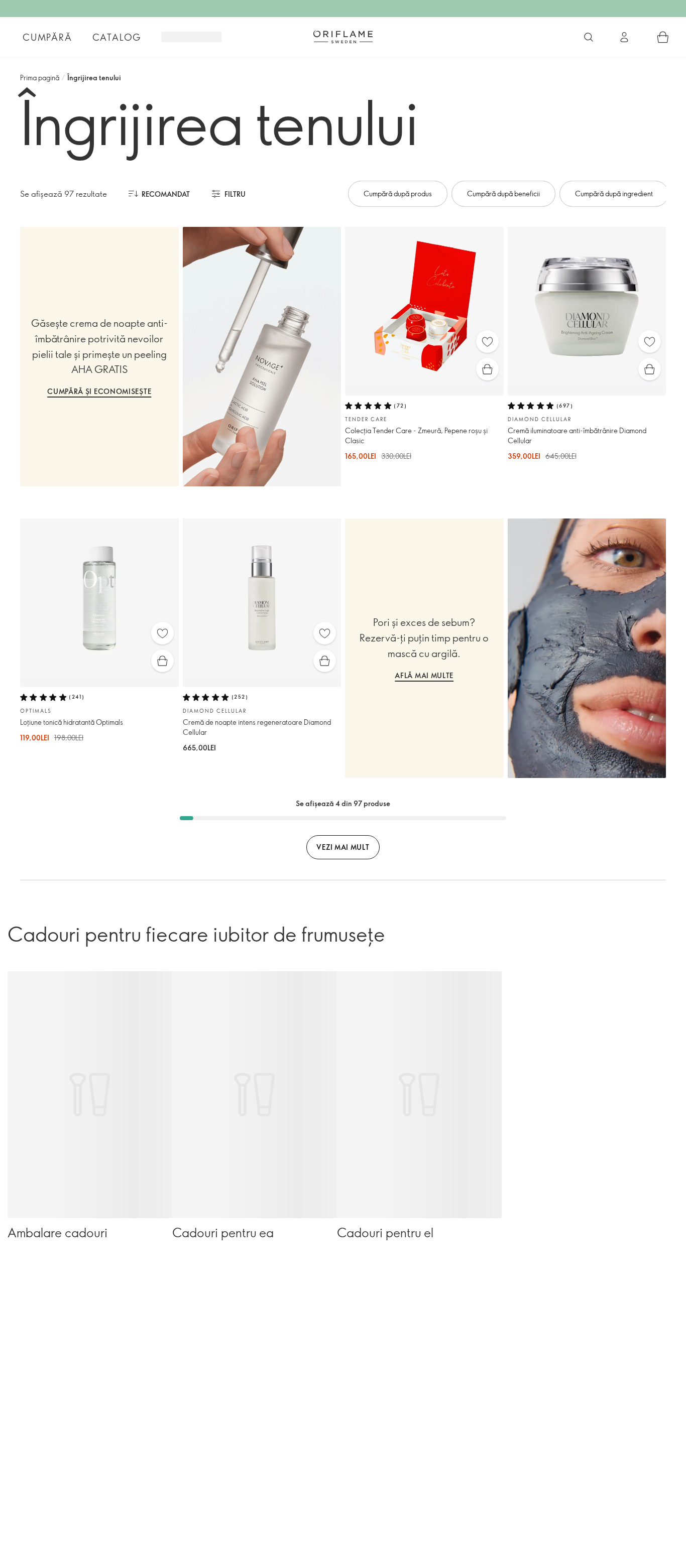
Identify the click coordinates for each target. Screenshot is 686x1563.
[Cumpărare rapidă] (487, 369)
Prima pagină (39, 77)
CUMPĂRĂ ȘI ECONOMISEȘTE (99, 391)
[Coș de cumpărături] (662, 37)
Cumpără (47, 37)
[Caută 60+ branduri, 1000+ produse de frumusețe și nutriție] (588, 37)
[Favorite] (487, 341)
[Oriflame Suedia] (343, 37)
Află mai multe (424, 675)
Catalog (117, 37)
